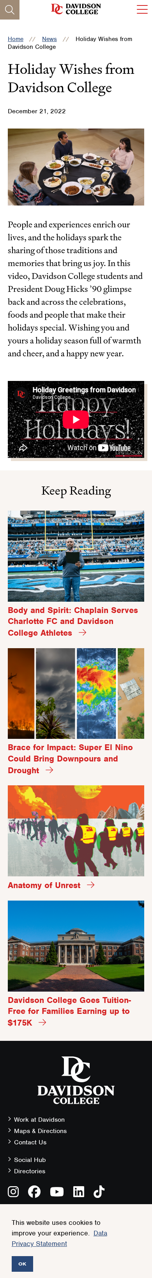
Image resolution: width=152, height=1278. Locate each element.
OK (22, 1264)
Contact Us (30, 1142)
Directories (29, 1171)
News (49, 39)
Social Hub (30, 1160)
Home (15, 39)
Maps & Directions (40, 1131)
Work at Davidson (39, 1119)
